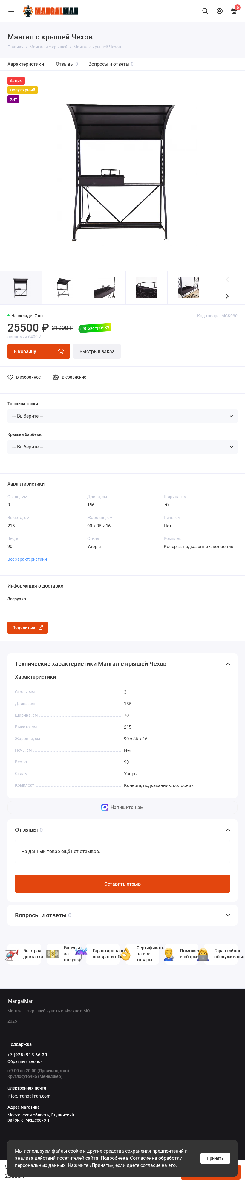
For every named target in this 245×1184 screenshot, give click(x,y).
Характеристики (25, 64)
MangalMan (21, 1001)
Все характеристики (27, 559)
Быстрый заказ (96, 351)
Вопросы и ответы (111, 64)
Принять (215, 1158)
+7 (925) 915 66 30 (27, 1055)
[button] (227, 296)
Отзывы (67, 64)
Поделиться (24, 627)
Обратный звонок (25, 1061)
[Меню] (11, 11)
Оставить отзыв (122, 884)
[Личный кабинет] (219, 11)
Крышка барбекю (24, 434)
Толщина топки (22, 403)
